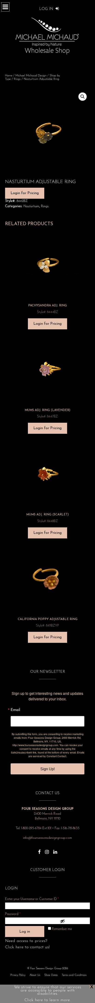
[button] (82, 96)
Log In (46, 9)
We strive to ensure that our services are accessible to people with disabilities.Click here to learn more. (47, 993)
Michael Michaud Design (31, 75)
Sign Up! (47, 769)
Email (15, 710)
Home (8, 75)
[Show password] (74, 921)
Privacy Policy (17, 975)
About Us (35, 975)
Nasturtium (31, 206)
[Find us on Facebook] (39, 849)
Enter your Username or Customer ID (32, 899)
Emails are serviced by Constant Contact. (56, 754)
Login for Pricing (25, 193)
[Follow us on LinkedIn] (55, 849)
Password (19, 914)
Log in (24, 932)
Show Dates (51, 975)
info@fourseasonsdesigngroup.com (47, 838)
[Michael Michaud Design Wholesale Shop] (47, 35)
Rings (17, 79)
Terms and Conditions (74, 975)
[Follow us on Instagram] (47, 849)
